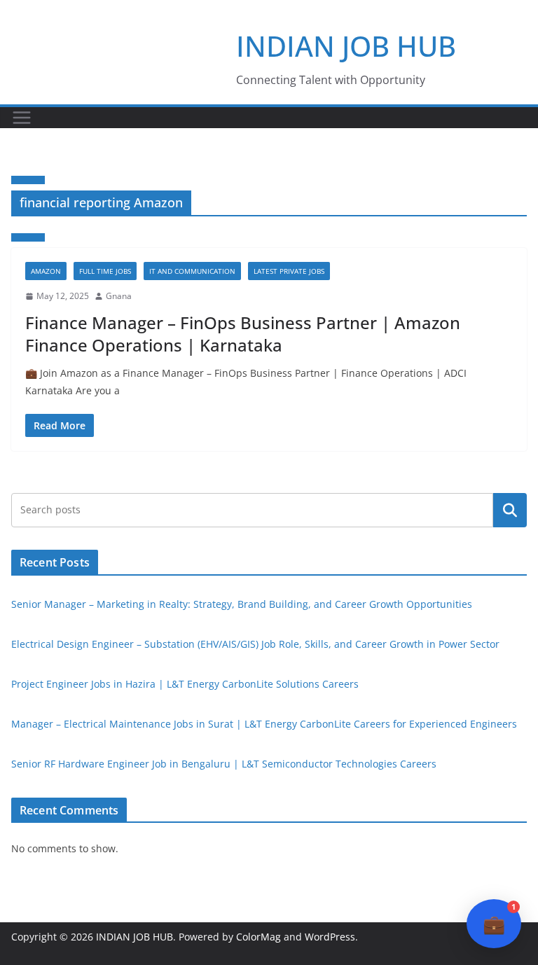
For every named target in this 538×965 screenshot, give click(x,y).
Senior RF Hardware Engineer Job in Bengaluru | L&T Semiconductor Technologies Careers (223, 763)
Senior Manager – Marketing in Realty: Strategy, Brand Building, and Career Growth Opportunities (241, 604)
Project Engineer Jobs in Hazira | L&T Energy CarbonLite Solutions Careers (185, 683)
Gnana (119, 296)
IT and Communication (192, 271)
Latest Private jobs (289, 271)
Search (510, 510)
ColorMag (258, 936)
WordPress (330, 936)
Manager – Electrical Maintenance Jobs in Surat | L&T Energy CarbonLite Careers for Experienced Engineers (264, 723)
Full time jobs (105, 271)
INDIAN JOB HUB (346, 46)
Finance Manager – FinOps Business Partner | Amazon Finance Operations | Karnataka (242, 333)
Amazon (46, 271)
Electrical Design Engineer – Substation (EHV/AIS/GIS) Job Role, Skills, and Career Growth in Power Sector (255, 644)
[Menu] (21, 117)
